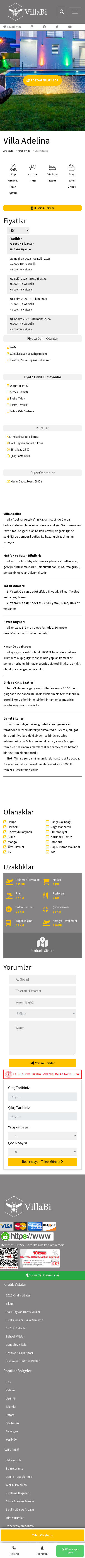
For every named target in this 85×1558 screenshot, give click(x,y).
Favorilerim (13, 27)
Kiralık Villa (24, 150)
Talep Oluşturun (42, 1535)
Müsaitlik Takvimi (44, 208)
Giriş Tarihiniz (19, 1087)
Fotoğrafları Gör (44, 80)
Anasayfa (8, 150)
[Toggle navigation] (75, 11)
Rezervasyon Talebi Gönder (41, 1161)
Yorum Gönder (44, 1063)
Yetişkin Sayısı (18, 1127)
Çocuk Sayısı (17, 1143)
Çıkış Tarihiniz (19, 1107)
